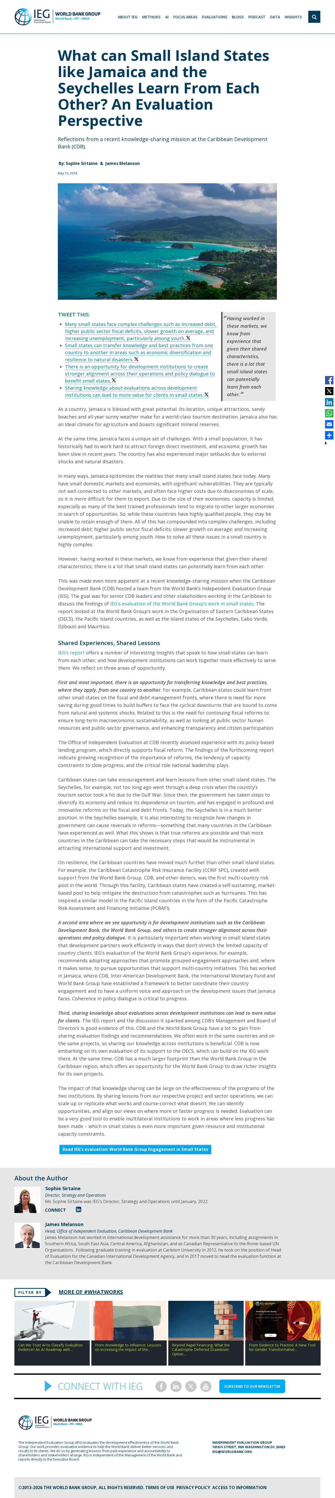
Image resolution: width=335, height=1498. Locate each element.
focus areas (185, 16)
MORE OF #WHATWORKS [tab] (91, 1291)
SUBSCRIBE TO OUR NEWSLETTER (252, 1386)
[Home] (57, 16)
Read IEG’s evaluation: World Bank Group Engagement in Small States (135, 1149)
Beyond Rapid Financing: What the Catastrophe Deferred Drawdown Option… (201, 1349)
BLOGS (238, 16)
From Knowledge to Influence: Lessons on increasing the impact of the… (128, 1347)
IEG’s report (71, 652)
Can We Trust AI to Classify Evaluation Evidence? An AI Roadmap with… (50, 1347)
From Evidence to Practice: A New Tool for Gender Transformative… (282, 1347)
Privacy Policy (193, 1487)
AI (167, 16)
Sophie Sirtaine (82, 163)
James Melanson (122, 163)
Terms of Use (159, 1487)
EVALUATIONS (214, 16)
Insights (293, 16)
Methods (151, 16)
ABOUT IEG (127, 16)
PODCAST (256, 16)
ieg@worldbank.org (232, 1451)
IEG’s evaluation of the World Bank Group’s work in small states (182, 603)
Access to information (239, 1487)
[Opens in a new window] (78, 1209)
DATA (275, 16)
